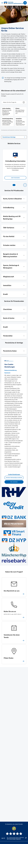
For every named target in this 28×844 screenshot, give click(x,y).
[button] (14, 199)
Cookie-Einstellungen (14, 474)
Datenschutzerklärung (10, 370)
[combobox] (14, 137)
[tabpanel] (14, 165)
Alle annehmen (14, 482)
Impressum (7, 373)
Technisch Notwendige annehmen (14, 477)
